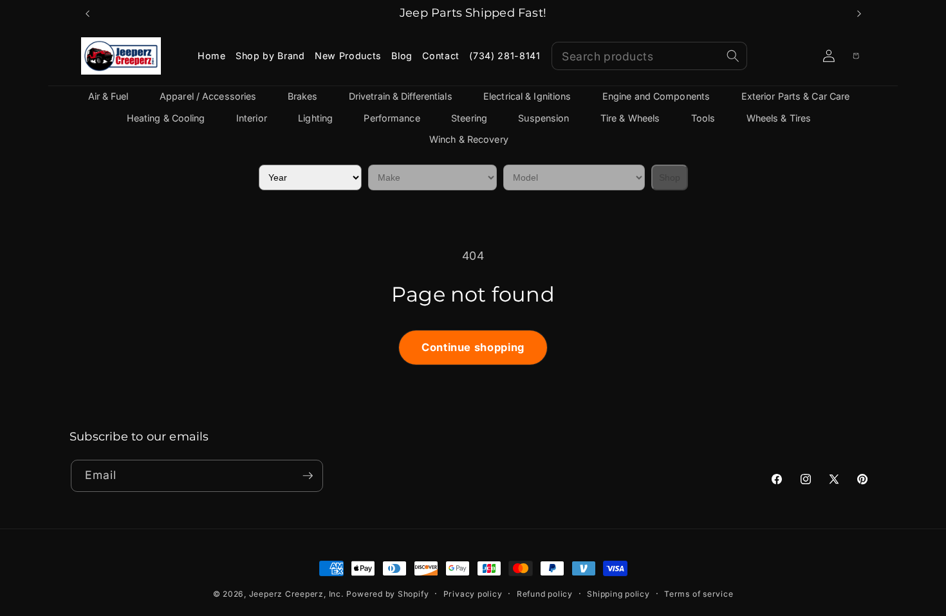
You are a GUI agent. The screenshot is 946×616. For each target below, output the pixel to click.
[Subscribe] (307, 475)
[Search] (733, 56)
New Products (348, 55)
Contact (440, 55)
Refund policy (545, 594)
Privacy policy (473, 594)
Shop (669, 177)
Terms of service (698, 594)
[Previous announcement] (87, 13)
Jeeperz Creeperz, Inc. (296, 594)
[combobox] (649, 56)
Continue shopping (473, 347)
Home (212, 55)
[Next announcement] (859, 13)
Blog (402, 55)
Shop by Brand (270, 55)
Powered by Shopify (387, 594)
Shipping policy (618, 594)
